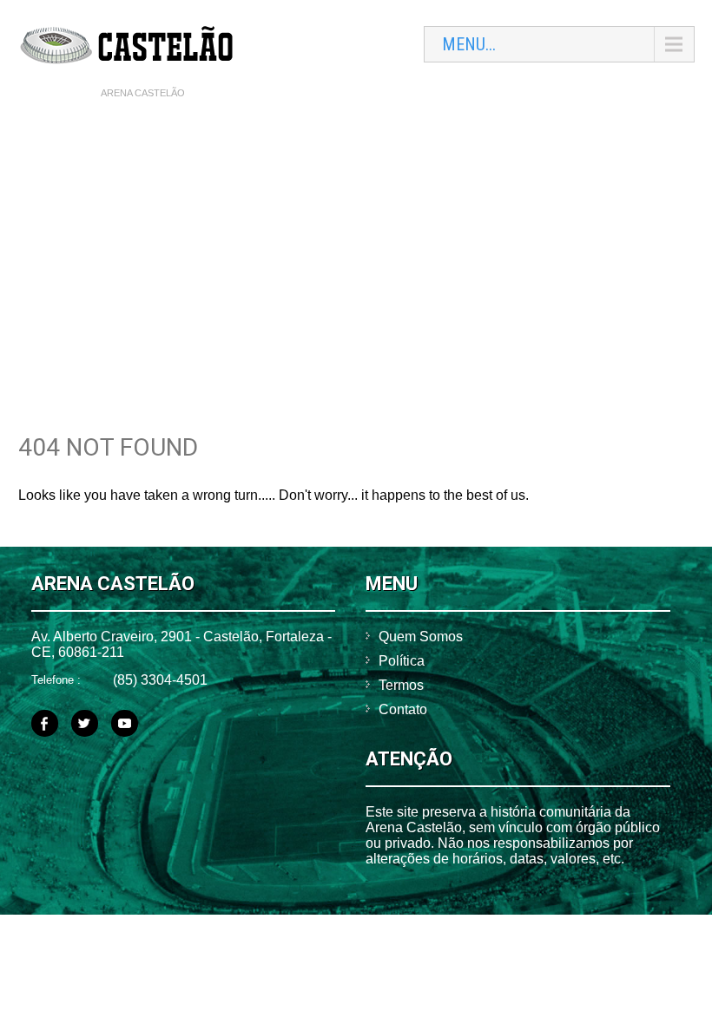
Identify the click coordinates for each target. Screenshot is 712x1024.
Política (402, 660)
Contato (403, 709)
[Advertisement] (356, 235)
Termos (401, 685)
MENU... (469, 44)
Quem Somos (421, 636)
